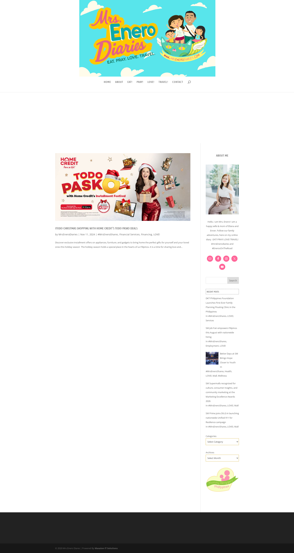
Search (233, 280)
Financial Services (129, 234)
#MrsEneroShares (108, 234)
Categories (211, 436)
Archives (210, 452)
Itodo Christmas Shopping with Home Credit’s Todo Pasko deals (96, 228)
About (119, 82)
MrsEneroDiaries (68, 234)
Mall (215, 375)
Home (107, 82)
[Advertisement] (147, 118)
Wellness (222, 375)
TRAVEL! (163, 82)
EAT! (129, 82)
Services (210, 320)
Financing (146, 234)
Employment (212, 345)
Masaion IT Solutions (106, 548)
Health (228, 371)
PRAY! (140, 82)
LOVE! (151, 82)
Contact (177, 82)
